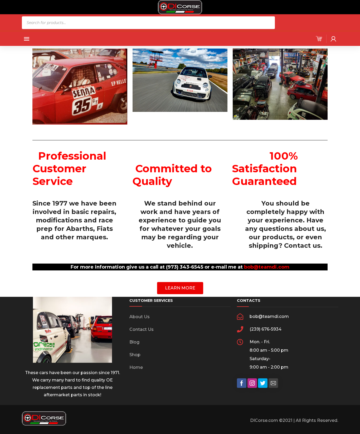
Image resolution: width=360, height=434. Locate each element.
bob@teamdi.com (266, 267)
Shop (134, 354)
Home (136, 367)
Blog (134, 342)
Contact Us (141, 329)
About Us (139, 316)
